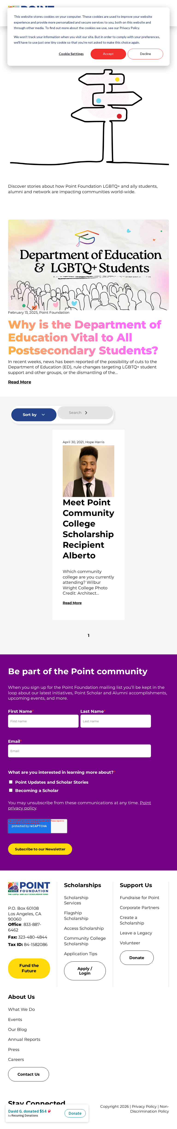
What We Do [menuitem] (21, 1009)
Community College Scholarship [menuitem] (85, 941)
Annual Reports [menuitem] (24, 1039)
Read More (19, 382)
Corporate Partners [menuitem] (139, 907)
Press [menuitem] (13, 1049)
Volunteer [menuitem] (130, 942)
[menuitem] (85, 971)
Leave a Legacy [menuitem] (136, 933)
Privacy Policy (144, 1106)
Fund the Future (29, 968)
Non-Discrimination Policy (149, 1109)
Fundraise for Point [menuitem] (139, 897)
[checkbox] (79, 788)
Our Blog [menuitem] (17, 1029)
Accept (108, 54)
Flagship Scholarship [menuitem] (76, 915)
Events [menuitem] (15, 1019)
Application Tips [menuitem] (80, 953)
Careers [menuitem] (16, 1059)
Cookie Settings (71, 54)
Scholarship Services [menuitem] (76, 900)
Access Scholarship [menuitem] (84, 928)
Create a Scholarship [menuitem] (132, 920)
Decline (145, 54)
